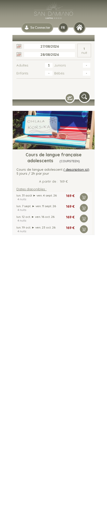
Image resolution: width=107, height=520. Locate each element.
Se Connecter (40, 28)
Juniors (60, 65)
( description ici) (76, 169)
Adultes (22, 65)
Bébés (59, 73)
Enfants (22, 73)
